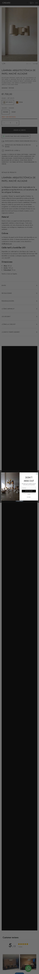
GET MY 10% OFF (28, 491)
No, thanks (28, 497)
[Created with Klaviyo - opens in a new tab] (19, 501)
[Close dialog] (37, 473)
